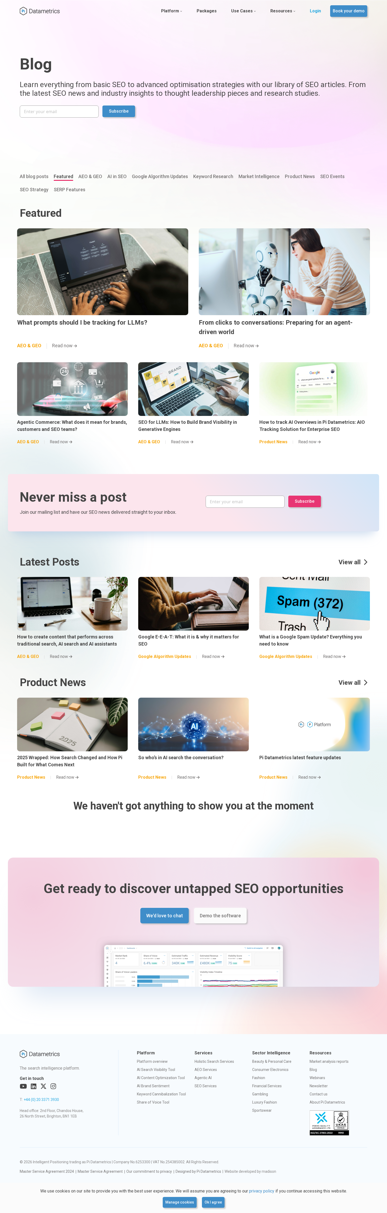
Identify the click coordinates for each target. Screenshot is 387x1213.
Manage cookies (179, 1202)
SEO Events (332, 176)
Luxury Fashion (264, 1102)
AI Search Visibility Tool (156, 1070)
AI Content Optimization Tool (161, 1078)
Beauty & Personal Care (271, 1061)
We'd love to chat (164, 915)
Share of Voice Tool (153, 1102)
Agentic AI (203, 1078)
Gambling (260, 1094)
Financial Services (267, 1086)
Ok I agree (213, 1202)
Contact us (319, 1094)
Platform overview (152, 1061)
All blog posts (34, 176)
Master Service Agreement (100, 1171)
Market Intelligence (259, 176)
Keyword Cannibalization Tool (161, 1094)
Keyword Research (213, 176)
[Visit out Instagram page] (53, 1086)
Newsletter (319, 1086)
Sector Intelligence (271, 1052)
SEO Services (206, 1086)
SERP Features (69, 189)
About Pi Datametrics (327, 1102)
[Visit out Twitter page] (43, 1086)
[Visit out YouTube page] (23, 1086)
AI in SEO (117, 176)
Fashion (258, 1078)
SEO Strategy (34, 189)
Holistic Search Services (214, 1061)
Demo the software (220, 915)
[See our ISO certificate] (329, 1122)
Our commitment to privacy (149, 1171)
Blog (313, 1070)
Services (203, 1052)
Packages (207, 10)
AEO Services (206, 1070)
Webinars (317, 1078)
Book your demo (349, 10)
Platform (170, 10)
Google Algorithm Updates (160, 176)
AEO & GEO (90, 176)
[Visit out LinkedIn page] (33, 1086)
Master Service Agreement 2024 (47, 1171)
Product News (300, 176)
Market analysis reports (329, 1061)
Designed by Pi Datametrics (198, 1171)
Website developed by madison (250, 1171)
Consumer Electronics (270, 1070)
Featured (63, 176)
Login (315, 10)
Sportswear (262, 1110)
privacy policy (261, 1191)
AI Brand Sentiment (153, 1086)
